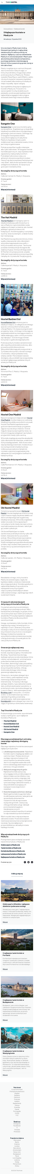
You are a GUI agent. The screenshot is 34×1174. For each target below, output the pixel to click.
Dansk (17, 1109)
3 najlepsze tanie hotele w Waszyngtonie (13, 1052)
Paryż (17, 1156)
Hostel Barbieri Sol (8, 322)
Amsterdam (17, 1150)
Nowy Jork (17, 1152)
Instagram (17, 1124)
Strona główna (8, 29)
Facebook (17, 1126)
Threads (17, 1130)
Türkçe (17, 1105)
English (17, 1093)
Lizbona (17, 1160)
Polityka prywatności (17, 1091)
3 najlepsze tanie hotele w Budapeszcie (13, 1001)
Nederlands (17, 1103)
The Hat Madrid (7, 221)
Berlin (17, 1142)
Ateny (17, 1166)
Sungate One (6, 127)
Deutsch (17, 1097)
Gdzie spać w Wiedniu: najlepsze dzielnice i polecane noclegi (16, 905)
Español (17, 1095)
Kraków (17, 1144)
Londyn (17, 1146)
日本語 (17, 1113)
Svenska (17, 1107)
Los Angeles (17, 1158)
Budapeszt (17, 1154)
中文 (17, 1115)
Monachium (17, 1164)
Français (17, 1099)
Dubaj (17, 1162)
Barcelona (17, 1148)
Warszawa (17, 1140)
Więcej (5, 922)
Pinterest (17, 1132)
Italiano (17, 1101)
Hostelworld (6, 701)
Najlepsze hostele (19, 29)
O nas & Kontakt (17, 1089)
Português (17, 1111)
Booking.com (6, 692)
